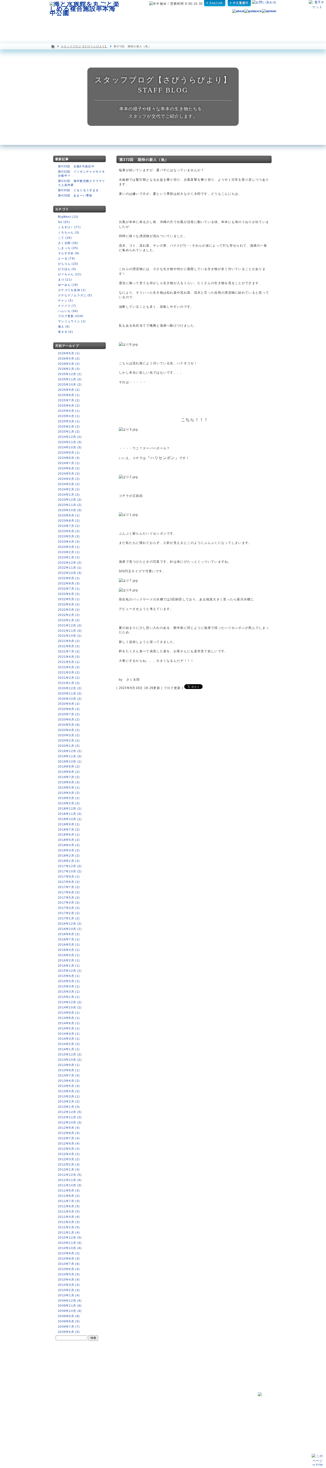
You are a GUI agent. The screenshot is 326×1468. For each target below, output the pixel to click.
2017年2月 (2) (69, 913)
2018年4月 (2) (69, 845)
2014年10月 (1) (70, 1007)
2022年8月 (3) (69, 583)
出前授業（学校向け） (207, 1411)
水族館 (86, 23)
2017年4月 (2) (69, 902)
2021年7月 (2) (69, 651)
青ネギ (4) (65, 332)
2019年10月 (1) (70, 761)
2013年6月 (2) (69, 1080)
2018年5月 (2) (69, 840)
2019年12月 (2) (70, 751)
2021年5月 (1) (69, 662)
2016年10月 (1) (70, 929)
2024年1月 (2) (69, 494)
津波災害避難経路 (152, 1422)
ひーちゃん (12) (69, 274)
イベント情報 (59, 1413)
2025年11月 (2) (70, 379)
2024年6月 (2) (69, 468)
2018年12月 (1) (70, 808)
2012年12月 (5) (70, 1112)
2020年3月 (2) (69, 735)
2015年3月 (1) (69, 991)
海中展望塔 (110, 23)
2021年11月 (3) (70, 630)
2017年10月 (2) (70, 871)
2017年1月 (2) (69, 918)
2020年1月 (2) (69, 745)
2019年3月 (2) (69, 798)
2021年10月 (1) (70, 635)
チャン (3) (65, 300)
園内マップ (63, 23)
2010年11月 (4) (70, 1243)
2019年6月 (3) (69, 782)
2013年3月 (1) (69, 1096)
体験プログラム (237, 23)
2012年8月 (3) (69, 1133)
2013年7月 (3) (69, 1075)
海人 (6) (64, 326)
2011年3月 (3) (69, 1222)
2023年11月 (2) (70, 505)
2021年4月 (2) (69, 667)
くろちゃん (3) (68, 232)
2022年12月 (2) (70, 562)
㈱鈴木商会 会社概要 (206, 1439)
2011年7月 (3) (69, 1201)
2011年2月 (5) (69, 1227)
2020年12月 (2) (70, 688)
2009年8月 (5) (69, 1321)
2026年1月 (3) (69, 369)
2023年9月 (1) (69, 515)
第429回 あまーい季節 (75, 195)
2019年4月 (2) (69, 793)
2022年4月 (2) (69, 604)
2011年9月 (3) (69, 1190)
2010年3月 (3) (69, 1285)
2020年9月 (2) (69, 703)
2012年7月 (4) (69, 1138)
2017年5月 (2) (69, 897)
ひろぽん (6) (67, 269)
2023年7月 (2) (69, 526)
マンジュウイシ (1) (72, 321)
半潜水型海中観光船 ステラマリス (139, 23)
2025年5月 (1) (69, 411)
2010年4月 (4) (69, 1279)
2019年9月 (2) (69, 766)
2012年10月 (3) (70, 1122)
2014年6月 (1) (69, 1023)
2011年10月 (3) (70, 1185)
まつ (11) (65, 279)
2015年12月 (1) (70, 970)
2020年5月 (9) (69, 724)
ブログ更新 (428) (70, 316)
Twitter (196, 1422)
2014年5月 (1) (69, 1028)
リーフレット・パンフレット (210, 1416)
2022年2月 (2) (69, 615)
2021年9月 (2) (69, 641)
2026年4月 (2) (69, 358)
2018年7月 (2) (69, 829)
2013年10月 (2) (70, 1059)
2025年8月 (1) (69, 395)
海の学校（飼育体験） (207, 1401)
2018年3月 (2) (69, 850)
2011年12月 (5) (70, 1175)
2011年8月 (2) (69, 1196)
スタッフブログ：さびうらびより (163, 1407)
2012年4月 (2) (69, 1154)
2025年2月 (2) (69, 426)
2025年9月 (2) (69, 390)
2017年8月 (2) (69, 882)
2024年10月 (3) (70, 447)
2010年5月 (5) (69, 1274)
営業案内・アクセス (262, 23)
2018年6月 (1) (69, 834)
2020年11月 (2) (70, 693)
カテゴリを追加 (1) (72, 290)
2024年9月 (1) (69, 452)
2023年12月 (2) (70, 499)
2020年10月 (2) (70, 698)
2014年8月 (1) (69, 1018)
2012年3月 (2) (69, 1159)
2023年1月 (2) (69, 557)
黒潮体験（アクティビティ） (211, 1406)
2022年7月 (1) (69, 588)
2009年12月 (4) (70, 1300)
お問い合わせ (59, 1407)
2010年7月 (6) (69, 1264)
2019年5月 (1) (69, 787)
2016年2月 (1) (69, 960)
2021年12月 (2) (70, 625)
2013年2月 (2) (69, 1101)
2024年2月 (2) (69, 489)
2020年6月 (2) (69, 719)
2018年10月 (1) (70, 819)
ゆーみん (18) (68, 284)
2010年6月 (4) (69, 1269)
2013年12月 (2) (70, 1054)
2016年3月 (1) (69, 955)
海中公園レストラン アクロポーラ (173, 23)
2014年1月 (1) (69, 1049)
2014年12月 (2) (70, 1002)
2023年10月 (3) (70, 510)
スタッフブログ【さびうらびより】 (84, 46)
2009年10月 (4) (70, 1311)
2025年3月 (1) (69, 421)
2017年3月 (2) (69, 908)
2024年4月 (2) (69, 479)
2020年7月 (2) (69, 714)
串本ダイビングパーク (155, 1396)
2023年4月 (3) (69, 541)
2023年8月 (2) (69, 520)
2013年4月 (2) (69, 1091)
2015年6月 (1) (69, 976)
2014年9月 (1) (69, 1012)
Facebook (149, 1412)
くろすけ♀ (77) (69, 227)
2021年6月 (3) (69, 656)
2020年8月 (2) (69, 709)
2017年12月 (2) (70, 866)
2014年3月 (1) (69, 1038)
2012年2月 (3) (69, 1164)
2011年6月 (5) (69, 1206)
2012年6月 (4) (69, 1143)
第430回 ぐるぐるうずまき (78, 190)
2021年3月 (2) (69, 672)
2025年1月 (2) (69, 431)
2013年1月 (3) (69, 1106)
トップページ (59, 1396)
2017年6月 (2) (69, 892)
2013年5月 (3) (69, 1086)
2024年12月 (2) (70, 437)
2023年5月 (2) (69, 536)
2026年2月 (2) (69, 364)
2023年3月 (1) (69, 547)
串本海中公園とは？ (63, 1402)
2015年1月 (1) (69, 997)
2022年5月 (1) (69, 599)
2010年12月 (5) (70, 1237)
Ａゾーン (98, 1412)
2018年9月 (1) (69, 824)
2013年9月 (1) (69, 1065)
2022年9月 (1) (69, 578)
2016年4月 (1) (69, 950)
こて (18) (65, 237)
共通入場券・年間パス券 (67, 1435)
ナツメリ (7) (67, 305)
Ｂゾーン (98, 1416)
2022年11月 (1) (70, 567)
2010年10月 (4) (70, 1248)
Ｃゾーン (98, 1421)
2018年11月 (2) (70, 814)
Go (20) (64, 222)
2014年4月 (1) (69, 1033)
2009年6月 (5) (69, 1332)
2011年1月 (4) (69, 1232)
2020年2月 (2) (69, 740)
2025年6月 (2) (69, 405)
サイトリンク (200, 1433)
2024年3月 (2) (69, 484)
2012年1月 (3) (69, 1169)
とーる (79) (66, 258)
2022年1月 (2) (69, 620)
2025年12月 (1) (70, 374)
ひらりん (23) (68, 263)
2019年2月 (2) (69, 803)
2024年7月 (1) (69, 463)
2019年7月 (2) (69, 777)
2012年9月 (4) (69, 1127)
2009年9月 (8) (69, 1316)
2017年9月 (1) (69, 876)
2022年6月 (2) (69, 594)
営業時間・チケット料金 (67, 1430)
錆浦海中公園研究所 (153, 1402)
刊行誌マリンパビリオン (157, 1416)
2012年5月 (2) (69, 1148)
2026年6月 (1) (69, 353)
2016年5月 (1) (69, 944)
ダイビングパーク (208, 23)
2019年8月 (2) (69, 772)
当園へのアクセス (63, 1439)
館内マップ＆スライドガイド (110, 1407)
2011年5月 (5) (69, 1211)
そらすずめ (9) (68, 253)
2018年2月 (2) (69, 855)
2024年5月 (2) (69, 473)
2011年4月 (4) (69, 1217)
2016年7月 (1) (69, 939)
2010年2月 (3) (69, 1290)
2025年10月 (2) (70, 384)
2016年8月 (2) (69, 934)
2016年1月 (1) (69, 965)
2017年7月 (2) (69, 887)
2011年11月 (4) (70, 1180)
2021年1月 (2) (69, 683)
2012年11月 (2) (70, 1117)
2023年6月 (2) (69, 531)
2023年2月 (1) (69, 552)
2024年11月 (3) (70, 442)
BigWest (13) (68, 216)
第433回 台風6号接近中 (76, 166)
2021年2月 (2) (69, 677)
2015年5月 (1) (69, 981)
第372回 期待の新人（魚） (144, 160)
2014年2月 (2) (69, 1044)
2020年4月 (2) (69, 730)
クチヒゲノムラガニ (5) (75, 295)
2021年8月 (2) (69, 646)
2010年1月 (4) (69, 1295)
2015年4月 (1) (69, 986)
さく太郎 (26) (68, 243)
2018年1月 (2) (69, 861)
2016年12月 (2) (70, 923)
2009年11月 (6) (70, 1305)
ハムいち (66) (68, 311)
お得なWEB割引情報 (63, 1419)
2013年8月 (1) (69, 1070)
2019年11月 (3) (70, 756)
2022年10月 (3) (70, 573)
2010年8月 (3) (69, 1258)
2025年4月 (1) (69, 416)
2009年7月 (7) (69, 1326)
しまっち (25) (68, 248)
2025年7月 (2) (69, 400)
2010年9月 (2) (69, 1253)
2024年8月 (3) (69, 458)
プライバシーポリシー (206, 1427)
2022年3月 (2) (69, 609)
